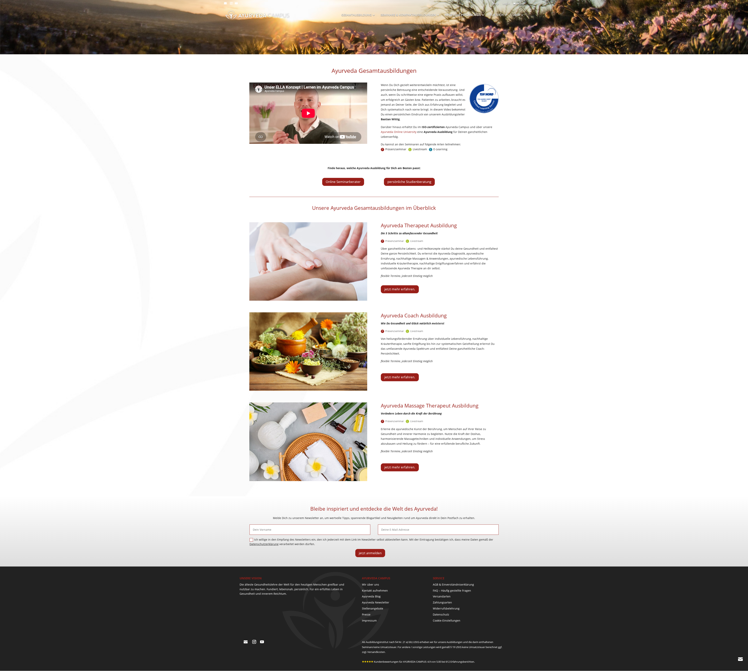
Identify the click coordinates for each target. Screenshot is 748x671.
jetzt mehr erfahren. (399, 289)
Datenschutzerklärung (264, 544)
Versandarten (442, 596)
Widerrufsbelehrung (446, 608)
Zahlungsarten (442, 602)
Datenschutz (441, 614)
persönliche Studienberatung (409, 181)
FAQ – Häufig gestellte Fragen (452, 590)
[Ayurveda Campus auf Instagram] (231, 4)
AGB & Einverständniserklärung (453, 584)
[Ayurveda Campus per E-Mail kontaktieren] (225, 4)
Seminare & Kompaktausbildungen (408, 15)
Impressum (369, 620)
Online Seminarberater (343, 181)
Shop (495, 3)
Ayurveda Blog (371, 596)
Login (506, 3)
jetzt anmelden (370, 553)
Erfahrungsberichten (462, 661)
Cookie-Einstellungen (446, 620)
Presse (366, 614)
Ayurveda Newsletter (375, 602)
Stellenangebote (372, 608)
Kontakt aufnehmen (375, 590)
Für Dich (497, 15)
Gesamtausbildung (356, 15)
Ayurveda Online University (398, 132)
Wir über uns (370, 584)
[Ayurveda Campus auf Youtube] (236, 4)
